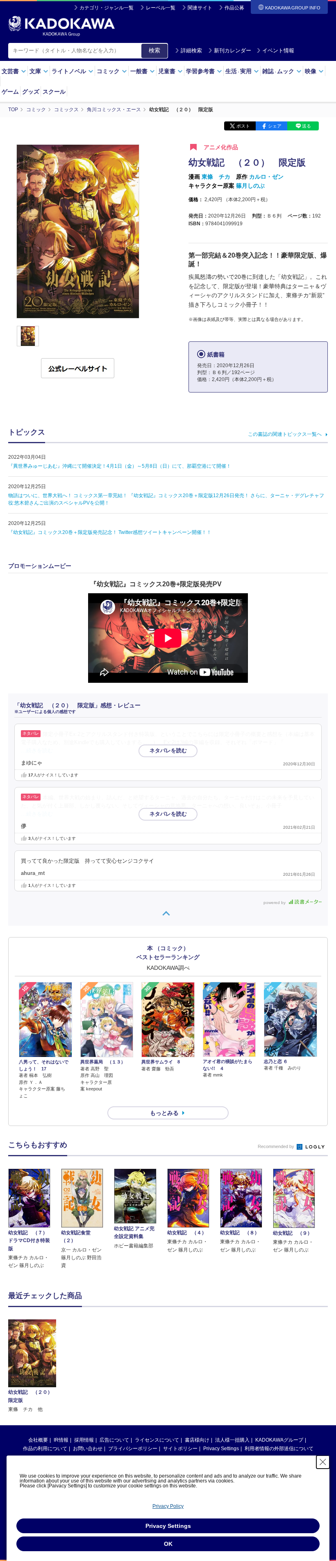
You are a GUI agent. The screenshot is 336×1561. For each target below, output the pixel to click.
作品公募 (234, 8)
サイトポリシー (180, 1448)
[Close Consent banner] (322, 1462)
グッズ (30, 91)
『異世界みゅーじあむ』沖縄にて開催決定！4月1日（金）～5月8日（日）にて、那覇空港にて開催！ (119, 466)
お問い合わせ (87, 1448)
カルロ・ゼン (266, 176)
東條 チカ (216, 176)
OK (168, 1544)
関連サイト (200, 8)
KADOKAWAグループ (279, 1440)
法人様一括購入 (232, 1440)
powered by (275, 902)
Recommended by (276, 1146)
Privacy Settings (221, 1448)
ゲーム (10, 91)
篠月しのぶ (250, 185)
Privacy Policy (168, 1506)
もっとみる (164, 1113)
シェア (275, 125)
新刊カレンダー (232, 50)
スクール (54, 91)
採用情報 (84, 1440)
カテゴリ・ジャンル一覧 (106, 8)
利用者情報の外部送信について (279, 1448)
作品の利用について (45, 1448)
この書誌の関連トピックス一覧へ (285, 434)
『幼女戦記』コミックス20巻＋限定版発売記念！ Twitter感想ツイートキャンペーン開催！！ (109, 532)
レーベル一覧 (160, 8)
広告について (114, 1440)
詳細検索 (191, 50)
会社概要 (38, 1440)
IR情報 (61, 1440)
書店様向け (197, 1440)
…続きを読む (37, 751)
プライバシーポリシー (132, 1448)
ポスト (243, 125)
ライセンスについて (157, 1440)
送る (306, 125)
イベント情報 (278, 50)
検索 (154, 50)
